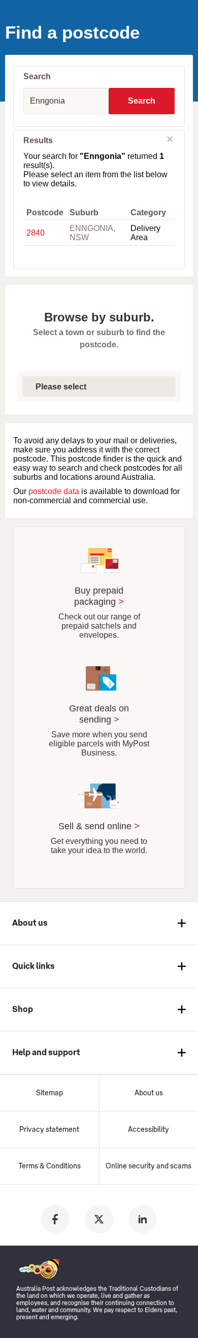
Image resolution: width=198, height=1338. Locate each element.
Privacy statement (49, 1129)
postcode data (53, 491)
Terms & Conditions (49, 1166)
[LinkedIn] (142, 1219)
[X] (99, 1219)
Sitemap (49, 1093)
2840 (35, 233)
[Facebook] (55, 1219)
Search (141, 100)
